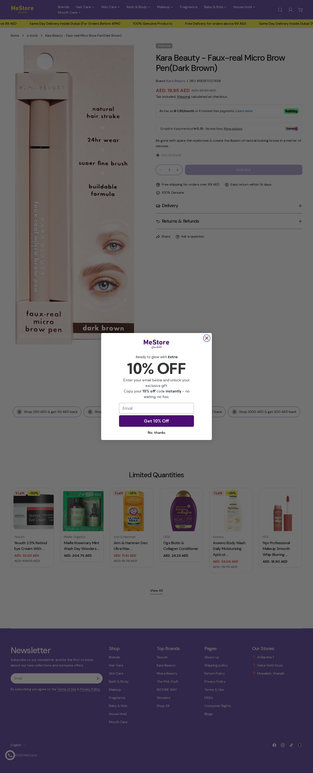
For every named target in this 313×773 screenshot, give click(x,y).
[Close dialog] (206, 338)
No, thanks (156, 432)
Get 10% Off (156, 421)
